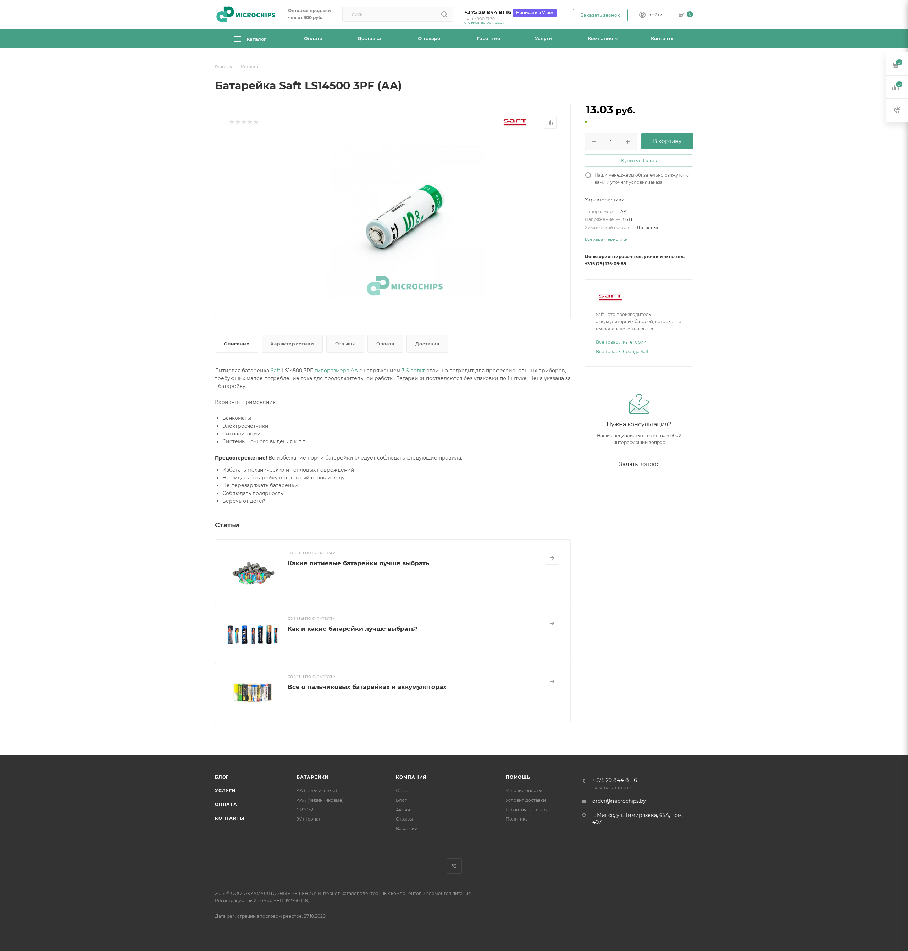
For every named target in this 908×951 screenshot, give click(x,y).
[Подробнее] (552, 558)
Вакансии (406, 828)
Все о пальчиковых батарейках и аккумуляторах (367, 686)
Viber (454, 866)
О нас (402, 790)
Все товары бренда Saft (622, 351)
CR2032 (305, 809)
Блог (222, 777)
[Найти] (444, 14)
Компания (411, 777)
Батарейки (312, 777)
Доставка (427, 343)
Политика (517, 819)
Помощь (518, 777)
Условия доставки (526, 800)
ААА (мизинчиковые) (320, 800)
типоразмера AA (336, 370)
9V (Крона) (308, 819)
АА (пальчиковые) (317, 790)
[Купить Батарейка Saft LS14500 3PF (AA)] (405, 218)
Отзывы (345, 343)
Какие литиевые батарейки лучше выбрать (358, 563)
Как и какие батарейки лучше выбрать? (353, 628)
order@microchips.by (484, 22)
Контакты (229, 818)
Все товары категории (621, 342)
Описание (236, 343)
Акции (403, 809)
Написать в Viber (534, 12)
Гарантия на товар (526, 809)
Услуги (225, 790)
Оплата (385, 343)
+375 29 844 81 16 (487, 12)
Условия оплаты (524, 790)
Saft (276, 370)
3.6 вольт (413, 370)
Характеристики (292, 343)
